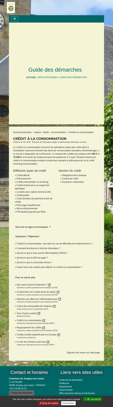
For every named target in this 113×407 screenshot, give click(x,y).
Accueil (31, 77)
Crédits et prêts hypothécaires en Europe (38, 334)
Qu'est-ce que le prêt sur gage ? (32, 258)
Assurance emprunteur (73, 182)
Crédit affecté (23, 175)
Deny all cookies (49, 403)
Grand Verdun (66, 390)
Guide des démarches (73, 77)
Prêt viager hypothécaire (28, 205)
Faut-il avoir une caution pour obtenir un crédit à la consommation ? (49, 267)
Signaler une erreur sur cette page (83, 352)
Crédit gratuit (23, 195)
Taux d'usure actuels (29, 313)
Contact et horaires (29, 372)
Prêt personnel (24, 178)
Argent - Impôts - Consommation (50, 132)
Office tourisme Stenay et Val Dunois (77, 393)
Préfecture (64, 383)
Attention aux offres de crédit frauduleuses (39, 299)
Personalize (68, 403)
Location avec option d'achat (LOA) (34, 192)
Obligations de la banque (74, 175)
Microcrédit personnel (27, 208)
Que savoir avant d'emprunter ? (34, 285)
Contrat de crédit (70, 178)
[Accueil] (11, 7)
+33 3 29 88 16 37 (18, 388)
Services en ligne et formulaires (32, 227)
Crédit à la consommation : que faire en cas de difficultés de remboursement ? (55, 243)
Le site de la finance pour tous (33, 342)
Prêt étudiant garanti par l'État (31, 212)
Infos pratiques (48, 77)
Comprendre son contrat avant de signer (38, 292)
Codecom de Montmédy (70, 380)
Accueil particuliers (22, 132)
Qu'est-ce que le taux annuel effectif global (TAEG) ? (42, 253)
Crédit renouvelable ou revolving (32, 182)
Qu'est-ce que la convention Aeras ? (34, 262)
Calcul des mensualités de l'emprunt (36, 306)
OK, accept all (93, 399)
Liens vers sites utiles (81, 372)
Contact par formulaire (21, 393)
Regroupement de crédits (31, 327)
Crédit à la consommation (81, 132)
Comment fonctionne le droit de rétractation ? (38, 248)
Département (65, 386)
